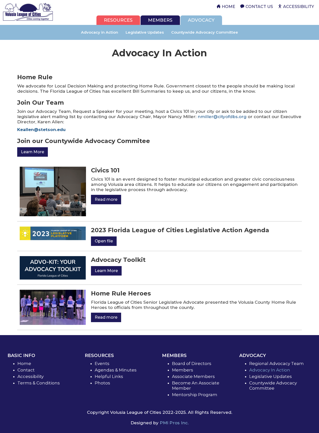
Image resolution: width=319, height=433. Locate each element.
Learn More (32, 151)
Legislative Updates (145, 32)
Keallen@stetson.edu (41, 129)
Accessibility (30, 376)
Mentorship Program (194, 394)
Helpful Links (109, 376)
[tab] (118, 20)
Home (24, 363)
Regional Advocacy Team (276, 363)
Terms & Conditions (38, 382)
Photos (102, 382)
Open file (104, 241)
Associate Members (193, 376)
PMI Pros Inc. (174, 422)
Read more (106, 199)
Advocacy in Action (99, 32)
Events (102, 363)
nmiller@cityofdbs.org (222, 116)
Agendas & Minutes (116, 369)
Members (182, 369)
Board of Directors (191, 363)
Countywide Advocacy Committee (204, 32)
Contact (26, 369)
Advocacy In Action (269, 369)
